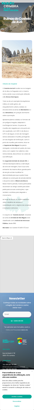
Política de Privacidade (13, 330)
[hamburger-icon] (30, 6)
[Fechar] (32, 371)
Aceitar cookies (17, 397)
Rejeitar (17, 406)
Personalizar (17, 401)
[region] (17, 389)
